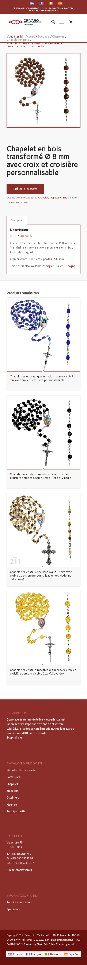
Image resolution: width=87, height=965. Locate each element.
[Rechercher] (51, 22)
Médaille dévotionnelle (21, 770)
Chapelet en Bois (58, 197)
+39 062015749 (21, 854)
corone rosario (14, 202)
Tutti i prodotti (16, 811)
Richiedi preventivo (25, 188)
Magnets (12, 804)
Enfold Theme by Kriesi (61, 944)
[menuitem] (51, 22)
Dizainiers (13, 797)
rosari (26, 202)
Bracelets (12, 790)
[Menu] (61, 22)
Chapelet (43, 197)
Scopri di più (14, 737)
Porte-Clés (13, 777)
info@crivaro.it (23, 869)
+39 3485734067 (23, 862)
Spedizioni (13, 909)
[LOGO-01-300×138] (36, 22)
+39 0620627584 (22, 858)
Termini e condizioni (19, 902)
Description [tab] (17, 220)
